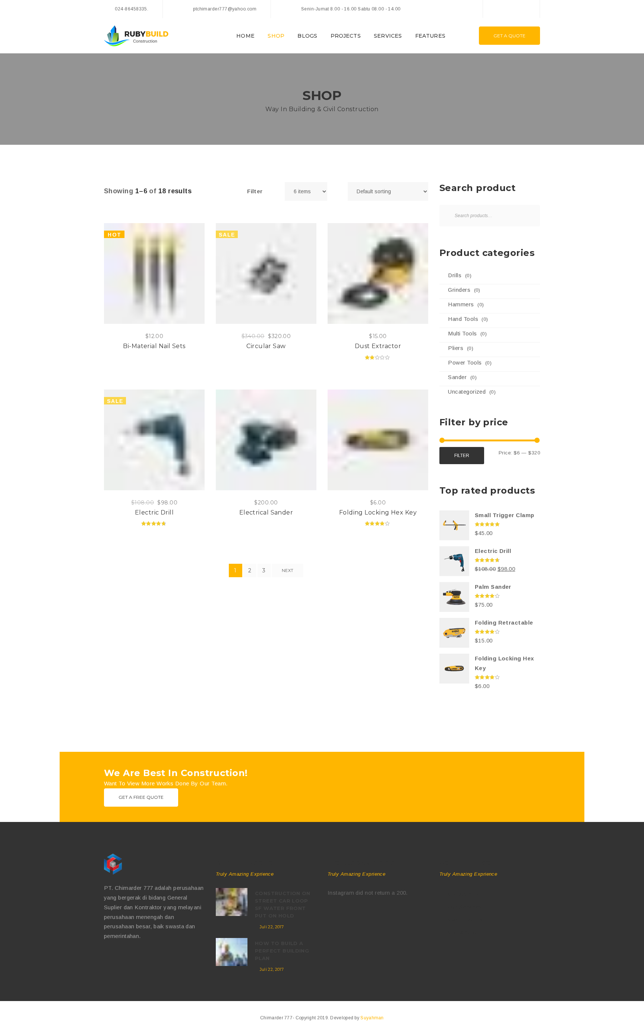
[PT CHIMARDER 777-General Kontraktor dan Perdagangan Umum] (136, 35)
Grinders (459, 290)
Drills (454, 275)
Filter (461, 455)
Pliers (455, 348)
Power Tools (465, 362)
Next (287, 570)
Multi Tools (462, 333)
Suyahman (371, 1017)
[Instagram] (526, 9)
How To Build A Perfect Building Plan (282, 950)
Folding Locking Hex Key (378, 512)
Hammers (461, 304)
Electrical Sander (266, 512)
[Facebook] (496, 9)
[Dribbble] (138, 959)
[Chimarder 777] (136, 864)
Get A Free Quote (141, 797)
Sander (457, 377)
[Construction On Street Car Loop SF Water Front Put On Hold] (231, 902)
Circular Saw (265, 346)
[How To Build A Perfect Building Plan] (231, 952)
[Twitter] (511, 9)
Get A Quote (509, 35)
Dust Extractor (378, 346)
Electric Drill (154, 512)
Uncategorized (467, 391)
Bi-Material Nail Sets (154, 346)
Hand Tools (463, 319)
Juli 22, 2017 (272, 926)
